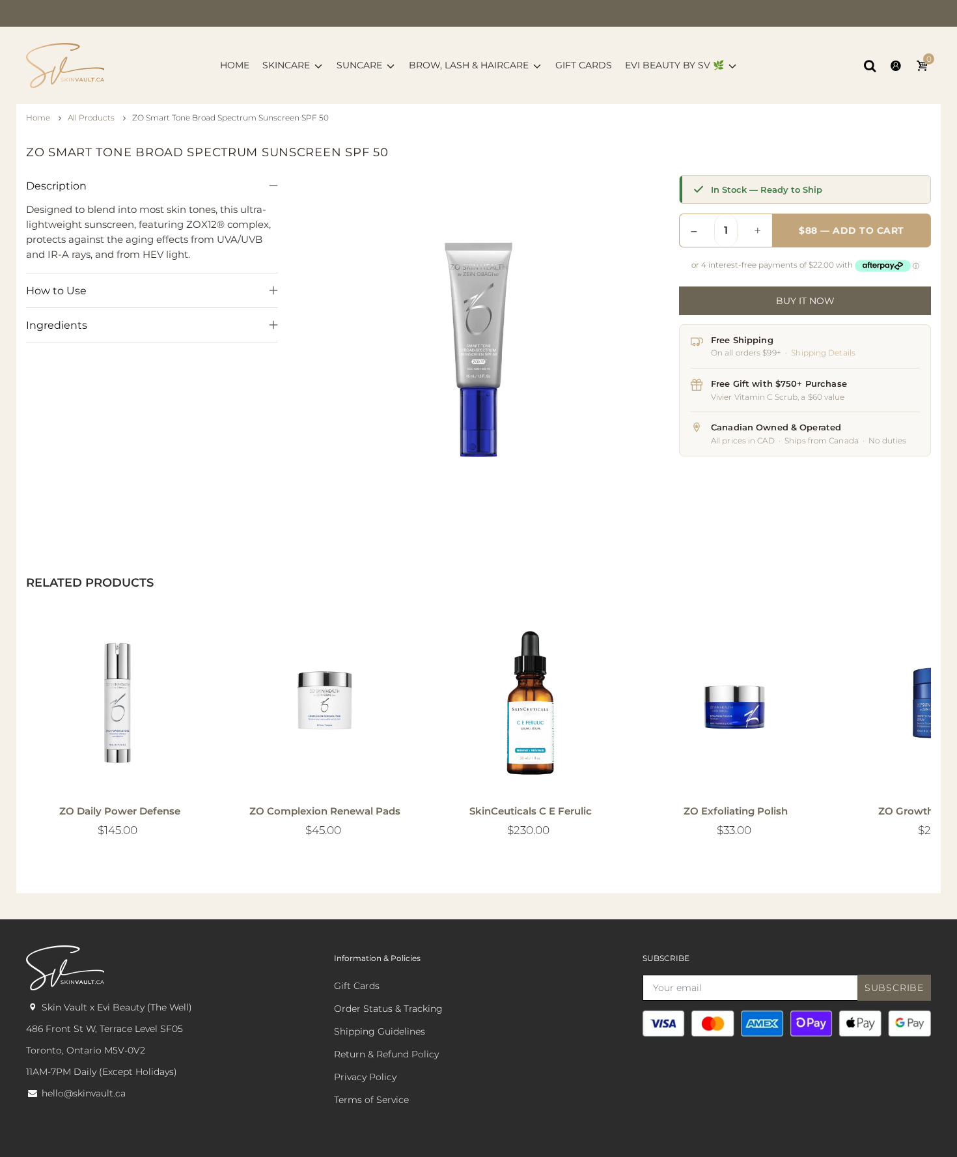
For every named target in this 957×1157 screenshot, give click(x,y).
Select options (114, 769)
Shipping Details (823, 352)
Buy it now (805, 301)
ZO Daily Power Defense (119, 811)
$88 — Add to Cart (851, 230)
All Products (92, 117)
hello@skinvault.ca (84, 1093)
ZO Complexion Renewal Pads (324, 811)
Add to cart (524, 769)
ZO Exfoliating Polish (736, 811)
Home (39, 117)
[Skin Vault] (65, 64)
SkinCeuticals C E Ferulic (530, 811)
